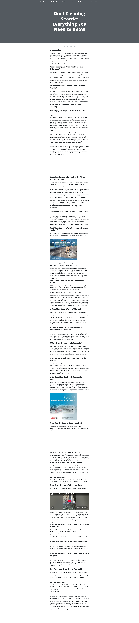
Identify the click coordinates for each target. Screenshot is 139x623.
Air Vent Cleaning (73, 536)
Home (91, 1)
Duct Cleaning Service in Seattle (79, 365)
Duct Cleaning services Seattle (63, 91)
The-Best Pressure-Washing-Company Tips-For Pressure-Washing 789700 (60, 2)
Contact (97, 1)
